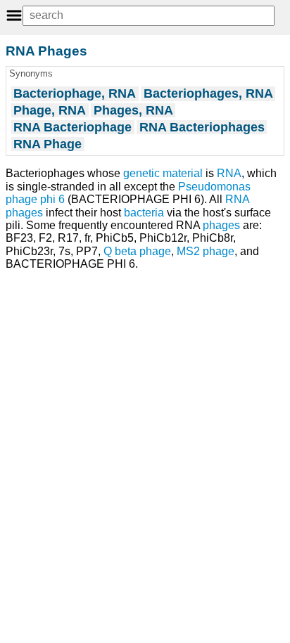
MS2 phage (205, 251)
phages (221, 225)
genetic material (163, 173)
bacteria (144, 213)
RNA (229, 173)
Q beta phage (137, 251)
